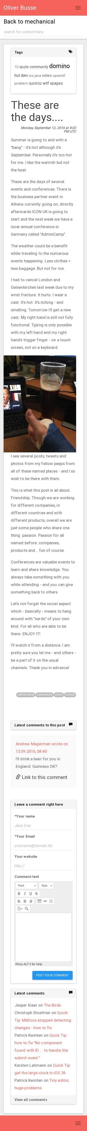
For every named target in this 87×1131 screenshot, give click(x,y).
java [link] (38, 75)
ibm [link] (24, 75)
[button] (26, 885)
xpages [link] (56, 83)
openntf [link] (59, 75)
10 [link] (16, 67)
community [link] (39, 66)
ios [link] (31, 75)
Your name (24, 816)
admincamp (26, 694)
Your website (25, 856)
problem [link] (21, 83)
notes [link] (47, 75)
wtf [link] (46, 83)
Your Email (24, 836)
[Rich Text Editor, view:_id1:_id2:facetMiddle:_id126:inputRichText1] (43, 937)
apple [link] (24, 67)
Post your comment (52, 975)
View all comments (30, 1100)
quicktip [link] (35, 83)
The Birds (52, 1005)
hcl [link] (17, 75)
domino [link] (59, 66)
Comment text (26, 876)
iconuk (70, 694)
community (44, 694)
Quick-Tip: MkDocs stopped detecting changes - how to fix (42, 1020)
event (59, 694)
